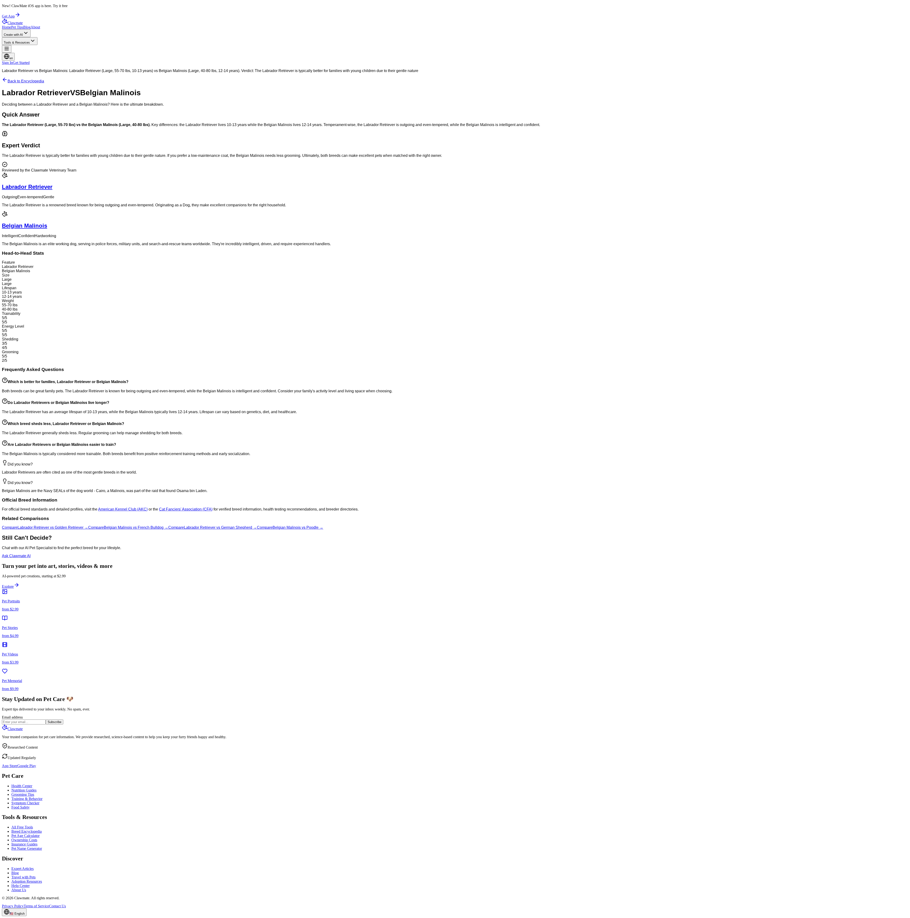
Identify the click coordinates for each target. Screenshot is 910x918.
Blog (27, 27)
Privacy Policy (13, 906)
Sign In (7, 63)
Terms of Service (36, 906)
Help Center (20, 886)
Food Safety (20, 807)
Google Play (26, 766)
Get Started (21, 63)
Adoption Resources (26, 881)
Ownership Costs (24, 840)
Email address (12, 717)
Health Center (21, 786)
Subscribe (54, 722)
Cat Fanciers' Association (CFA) (186, 509)
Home (6, 27)
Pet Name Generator (26, 848)
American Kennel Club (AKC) (123, 509)
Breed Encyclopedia (26, 831)
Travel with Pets (23, 877)
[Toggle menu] (6, 49)
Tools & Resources (17, 42)
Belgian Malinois (24, 225)
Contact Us (57, 906)
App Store (9, 766)
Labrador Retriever (27, 187)
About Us (18, 890)
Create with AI (13, 34)
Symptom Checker (25, 803)
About (35, 27)
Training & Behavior (26, 799)
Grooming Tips (22, 794)
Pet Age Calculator (25, 836)
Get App (8, 16)
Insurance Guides (24, 844)
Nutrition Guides (23, 790)
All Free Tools (22, 827)
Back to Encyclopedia (26, 81)
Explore (8, 586)
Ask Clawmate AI (16, 556)
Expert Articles (22, 869)
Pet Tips (17, 27)
